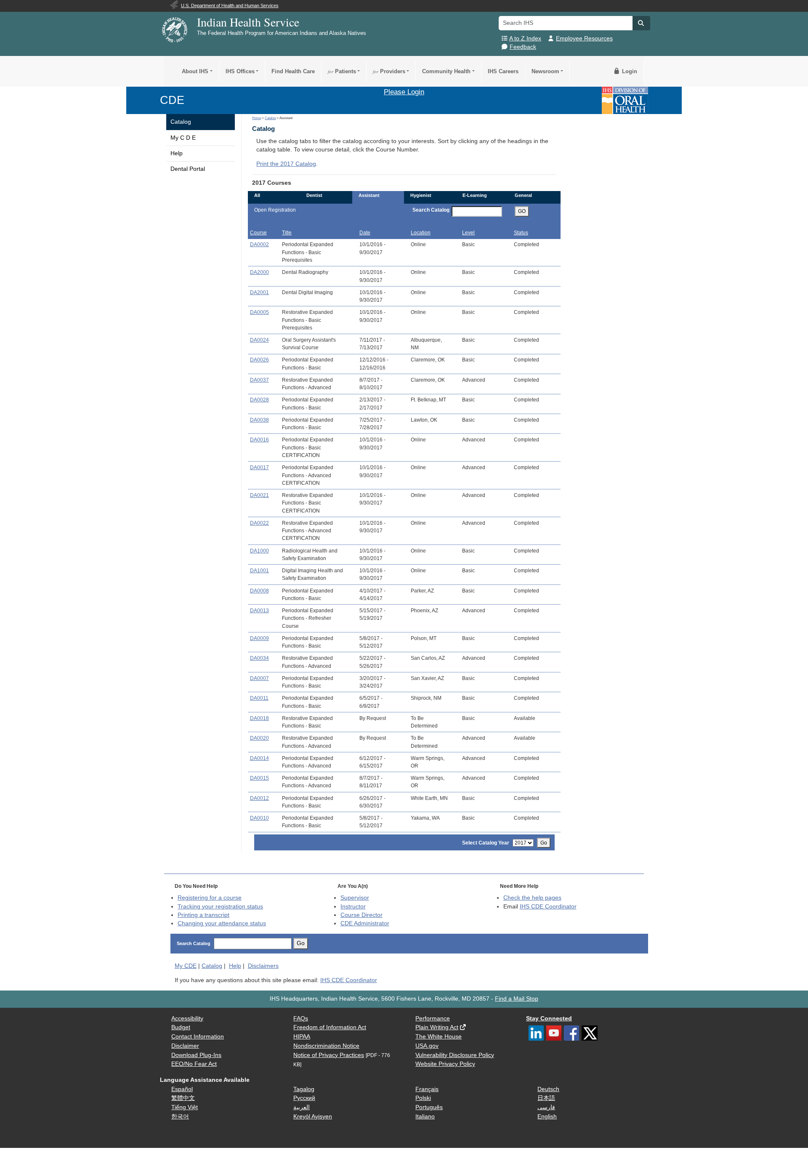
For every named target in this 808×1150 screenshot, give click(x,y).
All (257, 195)
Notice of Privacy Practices (328, 1055)
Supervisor (354, 898)
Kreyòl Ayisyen (312, 1116)
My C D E (183, 138)
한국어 (180, 1116)
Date (364, 233)
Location (421, 233)
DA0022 (259, 523)
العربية (301, 1107)
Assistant (369, 195)
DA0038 (259, 420)
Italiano (425, 1116)
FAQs (300, 1018)
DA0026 (259, 360)
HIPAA (301, 1036)
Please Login (404, 92)
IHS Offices (240, 71)
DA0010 (259, 818)
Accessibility (187, 1018)
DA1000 (259, 551)
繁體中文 (183, 1098)
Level (468, 233)
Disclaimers (263, 966)
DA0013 (259, 611)
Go (543, 843)
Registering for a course (210, 898)
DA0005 (259, 312)
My (186, 966)
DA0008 (259, 591)
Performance (432, 1018)
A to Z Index (525, 38)
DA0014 (259, 758)
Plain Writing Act (436, 1027)
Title (287, 233)
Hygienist (420, 195)
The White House (438, 1036)
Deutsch (548, 1089)
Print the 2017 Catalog (286, 164)
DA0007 (259, 678)
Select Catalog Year (485, 843)
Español (182, 1089)
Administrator (364, 923)
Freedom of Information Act (329, 1027)
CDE (172, 99)
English (547, 1116)
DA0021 (259, 495)
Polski (423, 1098)
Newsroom (545, 71)
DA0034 (259, 658)
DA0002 (259, 244)
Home (256, 118)
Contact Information (197, 1036)
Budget (180, 1027)
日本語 (546, 1098)
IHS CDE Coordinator (548, 906)
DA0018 (259, 718)
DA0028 (259, 400)
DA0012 (259, 798)
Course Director (361, 915)
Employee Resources (584, 38)
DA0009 (259, 638)
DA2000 (259, 272)
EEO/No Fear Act (194, 1064)
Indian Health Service (248, 22)
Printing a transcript (203, 915)
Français (427, 1089)
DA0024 (259, 340)
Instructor (353, 906)
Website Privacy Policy (445, 1064)
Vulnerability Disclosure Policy (454, 1055)
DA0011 (259, 698)
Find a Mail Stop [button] (516, 999)
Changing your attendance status (222, 923)
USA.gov (427, 1046)
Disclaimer (185, 1046)
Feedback (523, 47)
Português (429, 1107)
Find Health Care (293, 71)
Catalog (180, 122)
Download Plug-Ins (196, 1055)
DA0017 (259, 467)
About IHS (195, 71)
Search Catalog (430, 210)
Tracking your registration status (220, 906)
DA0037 (259, 380)
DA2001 (259, 292)
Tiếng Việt (184, 1107)
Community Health (446, 71)
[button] (641, 23)
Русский (304, 1098)
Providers (389, 71)
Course (258, 233)
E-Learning (474, 195)
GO (522, 211)
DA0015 (259, 778)
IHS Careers (503, 71)
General (523, 195)
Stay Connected (549, 1018)
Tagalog (303, 1089)
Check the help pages (532, 898)
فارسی (546, 1107)
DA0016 (259, 440)
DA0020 (259, 738)
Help (176, 153)
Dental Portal (187, 169)
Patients (342, 71)
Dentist (314, 195)
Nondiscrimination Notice (326, 1046)
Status (521, 233)
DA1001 (259, 571)
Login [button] (628, 71)
